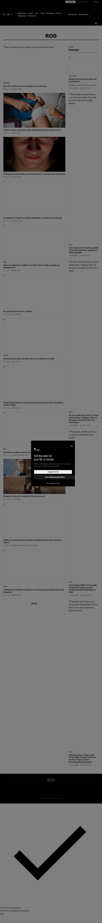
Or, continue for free (53, 483)
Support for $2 (53, 472)
